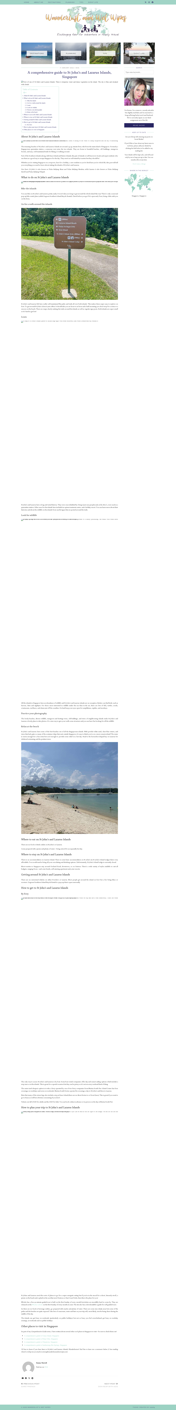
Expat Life (93, 2)
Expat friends (30, 1385)
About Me (38, 2)
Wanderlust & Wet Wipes (39, 1407)
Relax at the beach (32, 112)
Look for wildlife (32, 107)
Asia (77, 68)
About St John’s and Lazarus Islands (35, 96)
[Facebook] (153, 2)
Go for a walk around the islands (36, 103)
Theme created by (144, 1407)
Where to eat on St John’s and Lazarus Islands (38, 115)
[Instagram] (149, 2)
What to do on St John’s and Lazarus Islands (37, 98)
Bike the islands (31, 101)
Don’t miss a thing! (139, 164)
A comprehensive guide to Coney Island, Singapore (41, 1336)
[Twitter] (146, 2)
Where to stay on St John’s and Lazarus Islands (38, 117)
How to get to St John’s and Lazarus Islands (37, 122)
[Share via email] (22, 1378)
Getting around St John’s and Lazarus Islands (37, 120)
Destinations (54, 2)
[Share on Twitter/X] (29, 1378)
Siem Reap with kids (108, 1385)
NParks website (37, 1305)
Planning (70, 2)
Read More (139, 125)
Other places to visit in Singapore (34, 130)
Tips (81, 2)
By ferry (29, 125)
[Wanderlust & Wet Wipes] (88, 19)
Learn (29, 105)
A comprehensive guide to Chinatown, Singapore (40, 1342)
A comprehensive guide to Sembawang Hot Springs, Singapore (45, 1345)
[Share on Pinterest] (32, 1378)
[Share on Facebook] (26, 1378)
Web (46, 1367)
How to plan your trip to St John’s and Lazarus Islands (40, 127)
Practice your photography (34, 110)
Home (26, 2)
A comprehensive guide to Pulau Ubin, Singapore (41, 1339)
